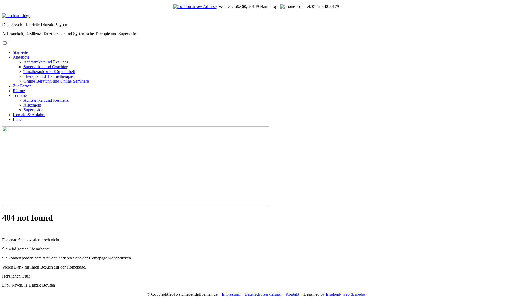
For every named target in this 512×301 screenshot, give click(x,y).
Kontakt (292, 294)
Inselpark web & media (345, 294)
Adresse (209, 6)
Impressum (231, 294)
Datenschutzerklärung (263, 294)
